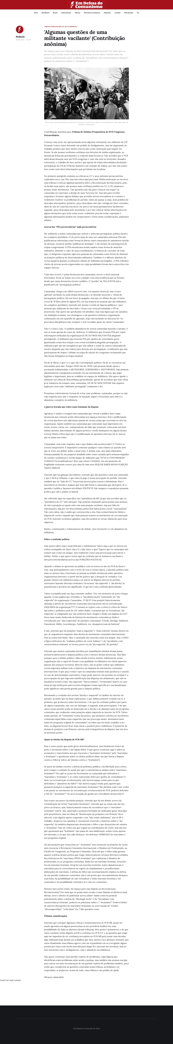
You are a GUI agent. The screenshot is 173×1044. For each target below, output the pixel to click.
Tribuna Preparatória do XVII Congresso (60, 26)
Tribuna (77, 13)
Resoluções (128, 13)
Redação (20, 36)
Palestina (107, 13)
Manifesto (45, 13)
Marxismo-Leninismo (92, 13)
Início (36, 13)
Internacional (66, 13)
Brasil (55, 13)
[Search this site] (138, 12)
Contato (118, 13)
